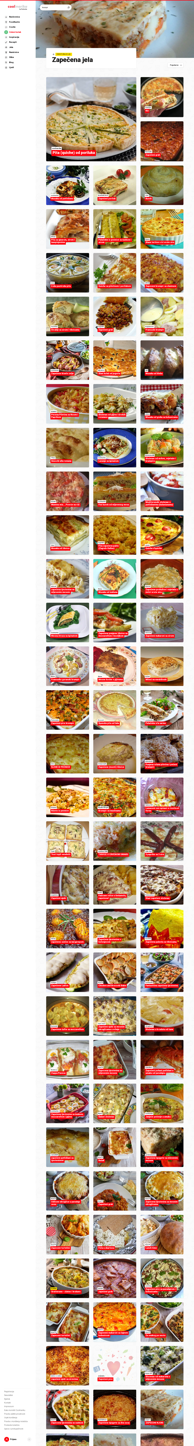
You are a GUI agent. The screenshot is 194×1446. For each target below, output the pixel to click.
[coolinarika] (18, 7)
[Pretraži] (68, 7)
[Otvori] (29, 1439)
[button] (17, 42)
